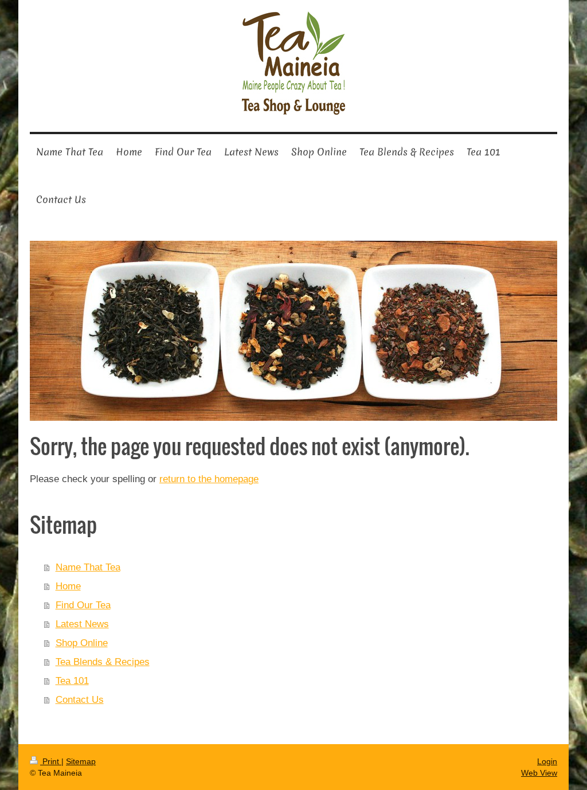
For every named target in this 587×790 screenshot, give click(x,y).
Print (50, 761)
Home (68, 586)
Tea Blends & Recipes (103, 661)
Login (547, 761)
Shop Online (82, 643)
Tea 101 (72, 680)
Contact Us (80, 699)
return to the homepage (209, 479)
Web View (539, 772)
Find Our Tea (83, 605)
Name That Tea (88, 567)
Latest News (82, 624)
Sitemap (81, 761)
